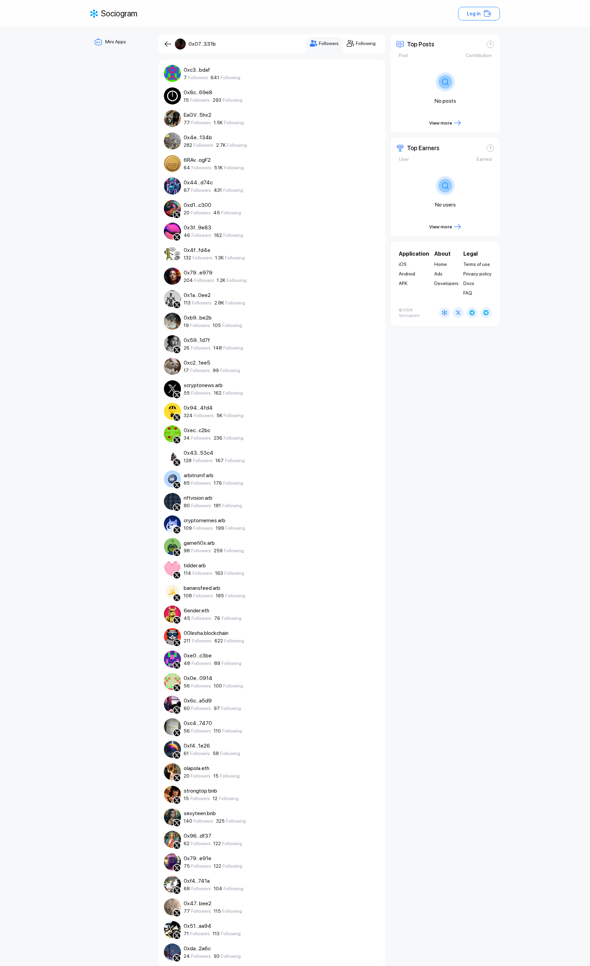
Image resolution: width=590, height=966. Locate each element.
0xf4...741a (197, 881)
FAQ (467, 293)
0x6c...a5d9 (198, 700)
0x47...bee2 (197, 903)
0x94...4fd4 (198, 407)
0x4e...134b (198, 137)
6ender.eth (196, 610)
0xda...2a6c (197, 948)
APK (403, 283)
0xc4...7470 (198, 723)
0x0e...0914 (198, 678)
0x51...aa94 (197, 926)
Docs (468, 283)
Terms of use (476, 264)
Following (230, 77)
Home (440, 264)
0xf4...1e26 (197, 745)
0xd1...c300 (197, 205)
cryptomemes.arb (204, 520)
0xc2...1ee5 (197, 362)
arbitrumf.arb (198, 475)
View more (440, 123)
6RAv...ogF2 (197, 160)
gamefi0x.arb (199, 543)
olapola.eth (196, 768)
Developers (446, 283)
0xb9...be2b (198, 317)
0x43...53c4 (198, 453)
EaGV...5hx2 (197, 115)
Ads (438, 273)
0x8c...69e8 (198, 92)
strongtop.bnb (200, 790)
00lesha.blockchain (206, 633)
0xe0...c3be (198, 655)
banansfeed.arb (202, 588)
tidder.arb (195, 565)
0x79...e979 (198, 272)
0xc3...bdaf (197, 70)
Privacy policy (477, 273)
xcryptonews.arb (203, 385)
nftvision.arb (198, 498)
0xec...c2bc (197, 430)
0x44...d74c (198, 182)
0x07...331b (202, 44)
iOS (403, 264)
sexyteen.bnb (200, 813)
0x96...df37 (197, 836)
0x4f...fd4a (197, 250)
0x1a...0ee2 (197, 295)
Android (407, 273)
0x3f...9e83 (197, 227)
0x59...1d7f (197, 340)
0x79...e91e (197, 858)
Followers (198, 77)
